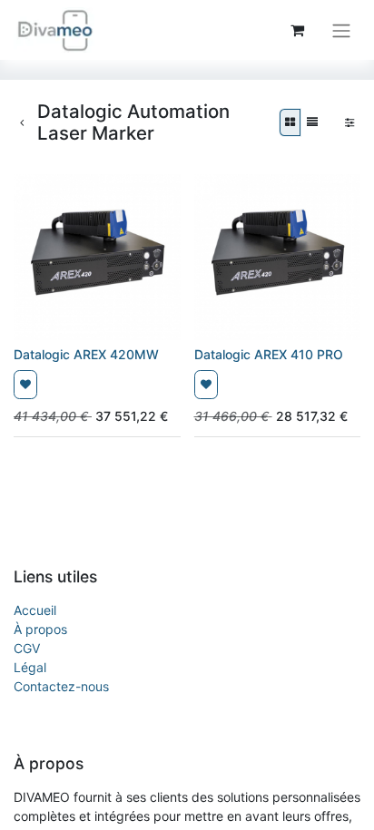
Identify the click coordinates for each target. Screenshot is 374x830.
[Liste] (312, 122)
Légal (30, 667)
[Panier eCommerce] (297, 30)
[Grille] (290, 122)
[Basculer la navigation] (341, 30)
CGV (27, 648)
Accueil (35, 610)
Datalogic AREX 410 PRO (268, 354)
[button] (25, 384)
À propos (40, 629)
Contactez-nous (61, 686)
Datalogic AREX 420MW (86, 354)
